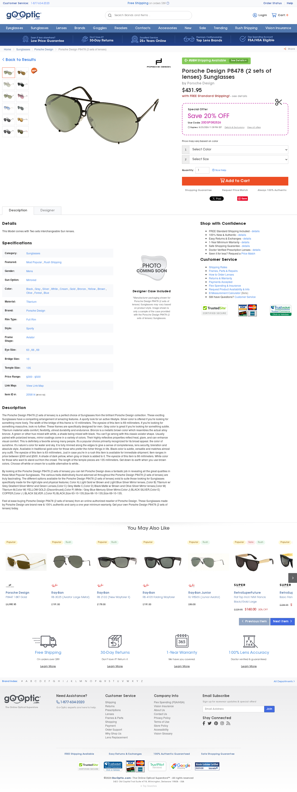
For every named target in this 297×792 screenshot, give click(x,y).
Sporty (30, 328)
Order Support (113, 729)
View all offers (254, 127)
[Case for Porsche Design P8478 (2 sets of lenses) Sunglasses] (151, 267)
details (256, 231)
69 (37, 350)
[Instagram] (222, 724)
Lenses (61, 28)
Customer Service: (16, 3)
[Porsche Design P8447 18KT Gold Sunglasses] (26, 562)
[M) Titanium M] (22, 96)
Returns (110, 706)
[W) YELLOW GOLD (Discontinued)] (8, 108)
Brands (80, 28)
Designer (47, 210)
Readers (121, 28)
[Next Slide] (166, 116)
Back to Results (20, 60)
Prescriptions (113, 710)
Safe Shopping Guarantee (217, 754)
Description (18, 210)
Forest (38, 292)
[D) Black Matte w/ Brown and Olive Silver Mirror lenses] (8, 96)
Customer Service (245, 297)
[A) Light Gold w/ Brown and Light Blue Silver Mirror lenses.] (22, 72)
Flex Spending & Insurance (225, 285)
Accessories (167, 28)
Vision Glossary (163, 733)
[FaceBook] (204, 724)
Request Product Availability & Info (229, 289)
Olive (29, 292)
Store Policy (161, 725)
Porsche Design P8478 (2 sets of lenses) (82, 49)
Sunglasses (39, 28)
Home (7, 49)
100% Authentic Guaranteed (172, 754)
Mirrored (31, 280)
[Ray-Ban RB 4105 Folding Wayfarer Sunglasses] (163, 562)
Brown (101, 289)
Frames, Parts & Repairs (223, 271)
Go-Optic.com (121, 778)
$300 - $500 (33, 376)
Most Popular (34, 262)
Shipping (110, 702)
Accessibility (161, 729)
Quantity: (188, 170)
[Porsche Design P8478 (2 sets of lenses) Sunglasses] (8, 72)
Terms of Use (161, 721)
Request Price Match (235, 190)
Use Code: (194, 123)
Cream (64, 289)
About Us (159, 710)
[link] (280, 310)
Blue (46, 292)
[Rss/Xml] (228, 724)
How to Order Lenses (221, 274)
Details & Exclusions (234, 127)
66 (32, 350)
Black (29, 289)
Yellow (92, 289)
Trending (220, 28)
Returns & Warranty (220, 278)
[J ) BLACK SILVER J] (8, 131)
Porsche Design (43, 49)
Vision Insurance (164, 706)
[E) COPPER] (22, 120)
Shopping (111, 721)
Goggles (100, 28)
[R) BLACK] (22, 131)
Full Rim (31, 319)
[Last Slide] (36, 116)
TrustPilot (157, 766)
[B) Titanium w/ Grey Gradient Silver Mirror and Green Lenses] (8, 84)
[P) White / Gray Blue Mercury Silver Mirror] (22, 108)
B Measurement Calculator (224, 293)
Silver (45, 289)
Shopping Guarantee (198, 190)
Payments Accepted (220, 282)
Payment (110, 725)
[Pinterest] (216, 724)
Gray (37, 289)
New (188, 28)
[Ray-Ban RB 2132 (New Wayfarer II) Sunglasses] (117, 562)
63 (27, 350)
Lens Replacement (116, 737)
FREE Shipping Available (79, 754)
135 (28, 368)
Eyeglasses (14, 28)
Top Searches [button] (150, 785)
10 (27, 359)
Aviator (30, 337)
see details (239, 96)
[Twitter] (210, 724)
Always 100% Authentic (272, 190)
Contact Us (160, 714)
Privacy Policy (162, 718)
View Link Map (35, 385)
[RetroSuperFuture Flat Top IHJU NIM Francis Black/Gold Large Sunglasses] (254, 562)
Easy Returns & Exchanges (125, 754)
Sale (202, 28)
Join (269, 709)
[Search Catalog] (109, 15)
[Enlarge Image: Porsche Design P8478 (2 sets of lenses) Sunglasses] (100, 116)
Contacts (142, 28)
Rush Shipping (246, 28)
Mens (29, 271)
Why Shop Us (113, 733)
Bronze (81, 289)
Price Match (248, 253)
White (54, 289)
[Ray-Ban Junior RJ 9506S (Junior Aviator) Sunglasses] (208, 562)
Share (291, 49)
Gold (72, 289)
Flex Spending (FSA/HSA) (169, 702)
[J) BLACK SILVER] (8, 120)
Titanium (31, 301)
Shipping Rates (218, 267)
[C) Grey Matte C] (22, 84)
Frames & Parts (114, 718)
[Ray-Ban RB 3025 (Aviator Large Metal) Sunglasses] (71, 562)
